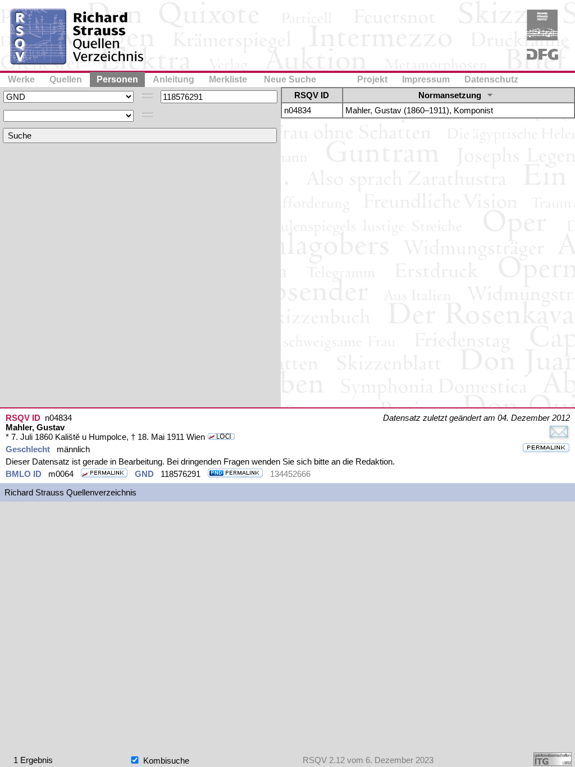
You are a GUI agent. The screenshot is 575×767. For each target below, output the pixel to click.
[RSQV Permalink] (546, 448)
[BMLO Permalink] (104, 474)
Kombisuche (165, 760)
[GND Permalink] (235, 474)
